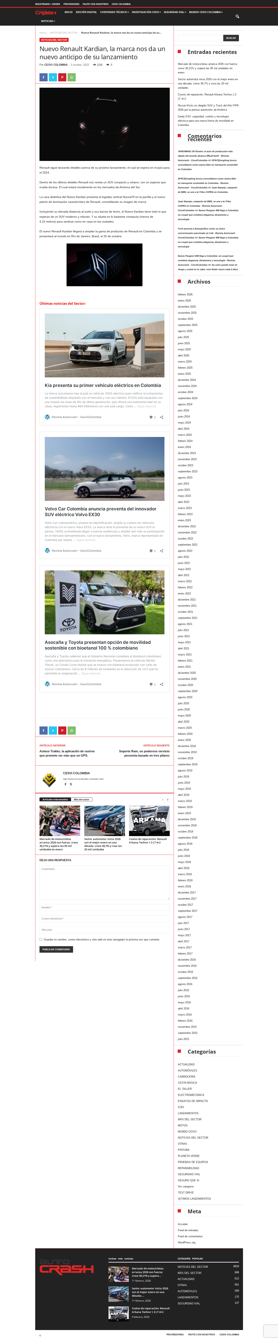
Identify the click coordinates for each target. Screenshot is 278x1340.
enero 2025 (184, 373)
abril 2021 (183, 648)
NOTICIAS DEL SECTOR (63, 32)
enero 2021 (184, 666)
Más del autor (81, 799)
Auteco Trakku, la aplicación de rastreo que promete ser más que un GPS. (67, 753)
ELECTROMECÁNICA (191, 1094)
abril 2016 (183, 1008)
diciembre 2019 (187, 746)
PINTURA (183, 1149)
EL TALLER (185, 1088)
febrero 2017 (185, 953)
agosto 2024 (185, 404)
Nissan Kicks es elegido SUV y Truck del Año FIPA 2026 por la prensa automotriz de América (208, 107)
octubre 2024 (185, 392)
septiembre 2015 (187, 1032)
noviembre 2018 (187, 825)
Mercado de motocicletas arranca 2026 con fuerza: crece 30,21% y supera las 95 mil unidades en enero (58, 844)
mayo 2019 (184, 788)
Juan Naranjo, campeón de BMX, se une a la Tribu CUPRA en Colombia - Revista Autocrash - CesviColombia (204, 206)
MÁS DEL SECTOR (189, 1119)
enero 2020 (184, 740)
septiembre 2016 (187, 978)
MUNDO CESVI (187, 1131)
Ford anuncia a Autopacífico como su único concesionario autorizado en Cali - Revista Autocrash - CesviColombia (207, 233)
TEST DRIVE (186, 1192)
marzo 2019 (185, 801)
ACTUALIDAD (186, 1064)
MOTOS (183, 1125)
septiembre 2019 (187, 764)
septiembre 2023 (187, 471)
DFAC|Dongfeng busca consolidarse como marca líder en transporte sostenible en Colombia (208, 164)
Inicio (42, 32)
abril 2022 (183, 575)
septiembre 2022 (187, 544)
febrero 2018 (185, 880)
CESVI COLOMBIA (121, 3)
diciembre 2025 (187, 306)
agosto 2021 (185, 624)
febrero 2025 (185, 367)
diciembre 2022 (187, 526)
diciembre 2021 (187, 599)
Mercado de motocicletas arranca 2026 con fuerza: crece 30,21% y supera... (147, 1272)
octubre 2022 (185, 538)
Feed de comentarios (190, 1236)
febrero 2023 (185, 514)
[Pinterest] (62, 77)
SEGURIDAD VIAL (189, 1174)
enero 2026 (184, 300)
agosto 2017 (185, 916)
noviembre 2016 (187, 965)
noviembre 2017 (187, 898)
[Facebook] (43, 77)
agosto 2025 (185, 331)
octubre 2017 (185, 904)
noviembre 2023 (187, 459)
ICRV (181, 1107)
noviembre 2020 (187, 678)
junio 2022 (184, 563)
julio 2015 (183, 1039)
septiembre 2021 (187, 617)
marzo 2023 (185, 508)
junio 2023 (184, 489)
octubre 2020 (185, 685)
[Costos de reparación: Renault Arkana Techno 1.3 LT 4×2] (149, 821)
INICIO (69, 12)
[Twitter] (53, 77)
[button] (237, 16)
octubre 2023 (185, 465)
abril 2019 (183, 794)
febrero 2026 (185, 294)
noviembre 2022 (187, 532)
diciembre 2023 (187, 453)
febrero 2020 (185, 733)
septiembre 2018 (187, 837)
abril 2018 (183, 868)
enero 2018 (184, 886)
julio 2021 (183, 630)
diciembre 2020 (187, 672)
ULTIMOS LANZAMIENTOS (194, 1198)
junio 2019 (184, 782)
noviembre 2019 (187, 752)
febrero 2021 (185, 660)
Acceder (183, 1224)
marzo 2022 (185, 581)
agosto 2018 (185, 843)
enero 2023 (184, 520)
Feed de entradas (188, 1230)
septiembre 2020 (187, 691)
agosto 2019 (185, 770)
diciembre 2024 (187, 379)
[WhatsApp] (72, 77)
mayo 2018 (184, 862)
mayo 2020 (184, 715)
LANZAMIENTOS (188, 1113)
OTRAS (182, 1143)
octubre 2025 (185, 318)
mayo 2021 (184, 642)
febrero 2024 (185, 440)
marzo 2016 (185, 1014)
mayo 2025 (184, 349)
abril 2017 (183, 941)
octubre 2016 (185, 971)
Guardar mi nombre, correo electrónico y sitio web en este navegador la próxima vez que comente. (102, 939)
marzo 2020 (185, 727)
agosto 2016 (185, 984)
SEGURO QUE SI (188, 1180)
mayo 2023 (184, 495)
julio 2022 (183, 556)
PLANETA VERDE (189, 1156)
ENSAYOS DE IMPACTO (193, 1101)
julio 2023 (183, 483)
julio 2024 (183, 410)
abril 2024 (183, 428)
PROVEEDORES (71, 3)
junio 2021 (184, 636)
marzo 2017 (185, 947)
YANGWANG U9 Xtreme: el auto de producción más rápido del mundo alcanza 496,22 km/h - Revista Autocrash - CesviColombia (205, 156)
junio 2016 (184, 996)
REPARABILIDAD (188, 1168)
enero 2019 (184, 813)
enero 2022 (184, 593)
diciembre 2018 (187, 819)
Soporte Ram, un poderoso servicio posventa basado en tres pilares (144, 753)
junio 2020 (184, 709)
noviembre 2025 (187, 312)
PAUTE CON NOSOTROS (95, 3)
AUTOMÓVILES (187, 1070)
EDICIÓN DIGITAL (86, 12)
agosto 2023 (185, 477)
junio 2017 (184, 929)
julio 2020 (183, 703)
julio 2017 (183, 923)
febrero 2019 (185, 807)
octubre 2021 (185, 611)
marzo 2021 (185, 654)
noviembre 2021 (187, 605)
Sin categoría (186, 1186)
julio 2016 (183, 990)
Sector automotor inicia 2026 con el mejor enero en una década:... (150, 1291)
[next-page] (168, 799)
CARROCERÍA (186, 1076)
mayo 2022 (184, 569)
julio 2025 (183, 337)
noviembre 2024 (187, 386)
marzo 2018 (185, 874)
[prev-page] (163, 799)
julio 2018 (183, 849)
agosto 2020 (185, 697)
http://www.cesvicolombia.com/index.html (83, 779)
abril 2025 (183, 355)
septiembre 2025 (187, 325)
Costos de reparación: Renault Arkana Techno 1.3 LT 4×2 (148, 840)
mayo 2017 (184, 935)
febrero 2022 (185, 587)
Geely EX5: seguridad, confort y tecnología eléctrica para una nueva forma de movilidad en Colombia (206, 121)
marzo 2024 (185, 434)
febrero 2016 (185, 1020)
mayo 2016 (184, 1002)
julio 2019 (183, 776)
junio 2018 (184, 855)
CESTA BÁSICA (187, 1082)
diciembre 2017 (187, 892)
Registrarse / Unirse (47, 3)
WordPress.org (186, 1242)
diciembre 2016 (187, 959)
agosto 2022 (185, 550)
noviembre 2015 (187, 1026)
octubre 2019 (185, 758)
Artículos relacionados (55, 799)
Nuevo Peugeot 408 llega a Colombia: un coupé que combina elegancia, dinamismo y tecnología (208, 215)
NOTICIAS (47, 21)
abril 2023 (183, 501)
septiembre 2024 (187, 398)
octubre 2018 (185, 831)
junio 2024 (184, 416)
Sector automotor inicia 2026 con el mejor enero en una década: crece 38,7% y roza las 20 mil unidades (103, 844)
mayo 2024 (184, 422)
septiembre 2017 (187, 910)
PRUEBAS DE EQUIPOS (193, 1162)
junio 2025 (184, 343)
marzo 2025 (185, 361)
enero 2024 (184, 447)
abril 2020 (183, 721)
